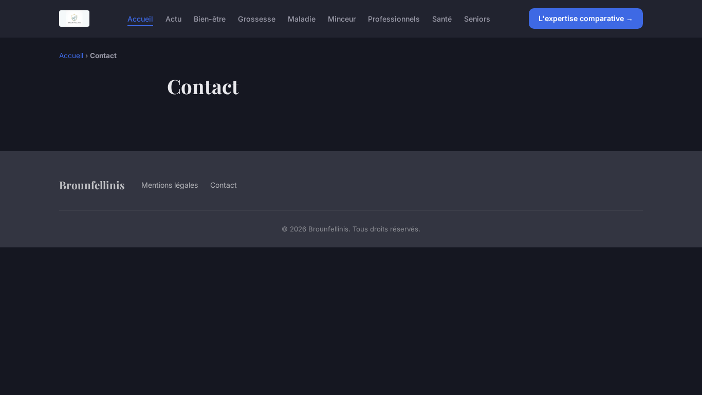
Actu (173, 18)
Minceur (342, 18)
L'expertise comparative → (586, 18)
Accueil (140, 18)
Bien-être (210, 18)
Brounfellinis (92, 184)
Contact (223, 185)
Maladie (302, 18)
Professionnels (394, 18)
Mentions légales (169, 185)
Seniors (477, 18)
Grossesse (256, 18)
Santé (442, 18)
